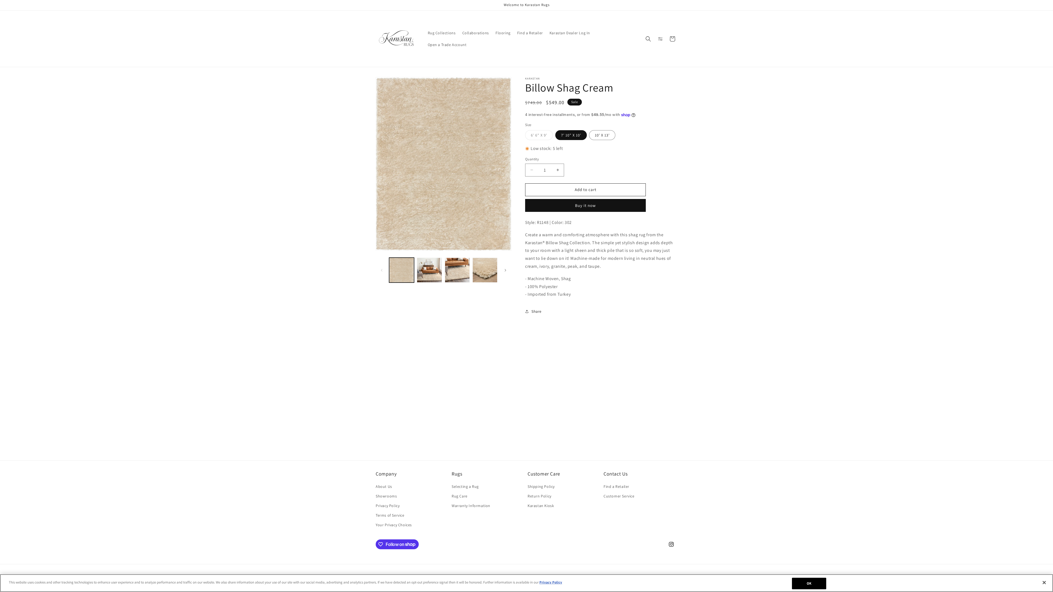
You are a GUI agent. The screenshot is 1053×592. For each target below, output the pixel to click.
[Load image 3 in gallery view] (457, 270)
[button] (648, 39)
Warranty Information (471, 505)
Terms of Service (390, 515)
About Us (384, 486)
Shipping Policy (541, 486)
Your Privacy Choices (394, 524)
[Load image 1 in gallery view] (401, 270)
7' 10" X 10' (571, 135)
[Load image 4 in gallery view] (484, 270)
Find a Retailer (616, 486)
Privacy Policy (388, 505)
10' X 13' (602, 135)
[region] (526, 583)
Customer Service (619, 496)
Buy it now (585, 205)
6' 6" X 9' (542, 136)
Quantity (532, 159)
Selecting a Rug (465, 486)
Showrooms (386, 496)
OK (809, 583)
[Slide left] (382, 270)
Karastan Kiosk (541, 505)
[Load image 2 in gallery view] (429, 270)
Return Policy (539, 496)
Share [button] (536, 311)
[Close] (1044, 582)
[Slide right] (505, 270)
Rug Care (460, 496)
